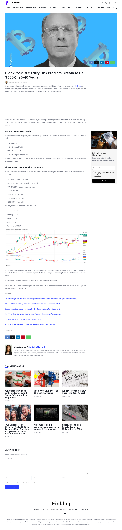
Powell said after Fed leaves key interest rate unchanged (35, 324)
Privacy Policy (97, 176)
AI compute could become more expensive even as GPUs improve (46, 427)
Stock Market (31, 8)
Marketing (91, 8)
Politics (62, 8)
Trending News (18, 8)
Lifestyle (79, 8)
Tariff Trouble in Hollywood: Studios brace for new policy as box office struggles (33, 314)
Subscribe (104, 181)
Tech (69, 8)
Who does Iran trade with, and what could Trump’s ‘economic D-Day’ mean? (16, 394)
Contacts (110, 8)
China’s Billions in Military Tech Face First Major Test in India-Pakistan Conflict (32, 304)
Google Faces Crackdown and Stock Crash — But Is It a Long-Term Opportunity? (33, 309)
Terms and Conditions (58, 509)
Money (64, 422)
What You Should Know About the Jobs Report (74, 391)
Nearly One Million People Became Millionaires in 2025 (72, 427)
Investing (52, 8)
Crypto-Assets (9, 69)
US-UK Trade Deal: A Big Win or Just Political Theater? (24, 319)
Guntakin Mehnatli (14, 82)
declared (78, 86)
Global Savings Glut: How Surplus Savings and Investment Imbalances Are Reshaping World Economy (41, 299)
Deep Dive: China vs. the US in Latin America (46, 391)
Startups (14, 422)
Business (42, 8)
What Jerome (10, 324)
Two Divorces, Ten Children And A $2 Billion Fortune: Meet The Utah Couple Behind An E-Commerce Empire (17, 429)
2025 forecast (9, 330)
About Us (100, 8)
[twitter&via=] (96, 62)
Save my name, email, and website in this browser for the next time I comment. (27, 483)
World (7, 8)
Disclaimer (85, 509)
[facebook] (91, 62)
